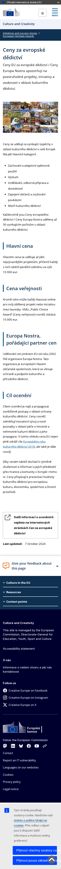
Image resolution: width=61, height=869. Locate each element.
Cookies (8, 775)
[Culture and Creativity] (11, 12)
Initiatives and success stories (20, 33)
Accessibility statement (19, 648)
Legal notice (11, 789)
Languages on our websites (21, 767)
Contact (8, 753)
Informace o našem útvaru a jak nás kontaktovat (27, 669)
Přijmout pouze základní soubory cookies (36, 860)
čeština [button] (42, 13)
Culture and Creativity (18, 623)
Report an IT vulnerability (19, 760)
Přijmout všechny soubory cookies (36, 850)
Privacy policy (12, 782)
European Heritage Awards (18, 36)
